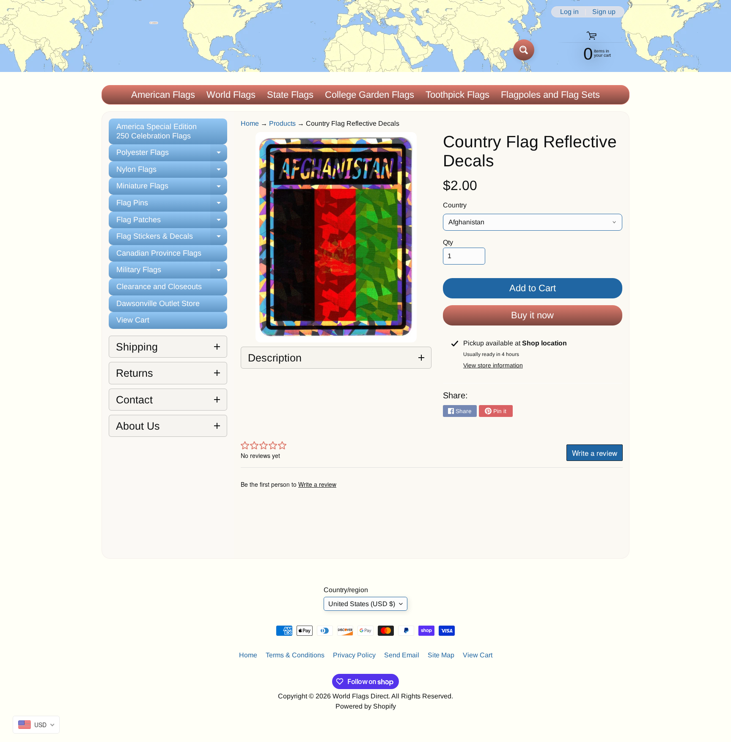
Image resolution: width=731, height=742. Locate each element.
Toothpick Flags (457, 94)
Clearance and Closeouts (159, 286)
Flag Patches (171, 222)
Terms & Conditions (295, 655)
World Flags (231, 94)
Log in (569, 11)
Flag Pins (171, 205)
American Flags (163, 94)
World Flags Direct (360, 696)
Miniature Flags (171, 188)
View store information (493, 365)
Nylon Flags (171, 171)
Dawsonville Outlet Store (158, 303)
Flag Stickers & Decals (171, 238)
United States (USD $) (361, 603)
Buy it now (532, 315)
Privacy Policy (354, 655)
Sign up (604, 11)
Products (282, 123)
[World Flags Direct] (130, 49)
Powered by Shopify (365, 706)
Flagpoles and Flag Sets (550, 94)
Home (250, 123)
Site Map (441, 655)
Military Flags (171, 272)
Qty (448, 242)
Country (455, 205)
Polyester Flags (171, 154)
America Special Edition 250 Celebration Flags (156, 131)
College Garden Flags (369, 94)
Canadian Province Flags (158, 253)
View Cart (132, 320)
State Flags (290, 94)
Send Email (401, 655)
